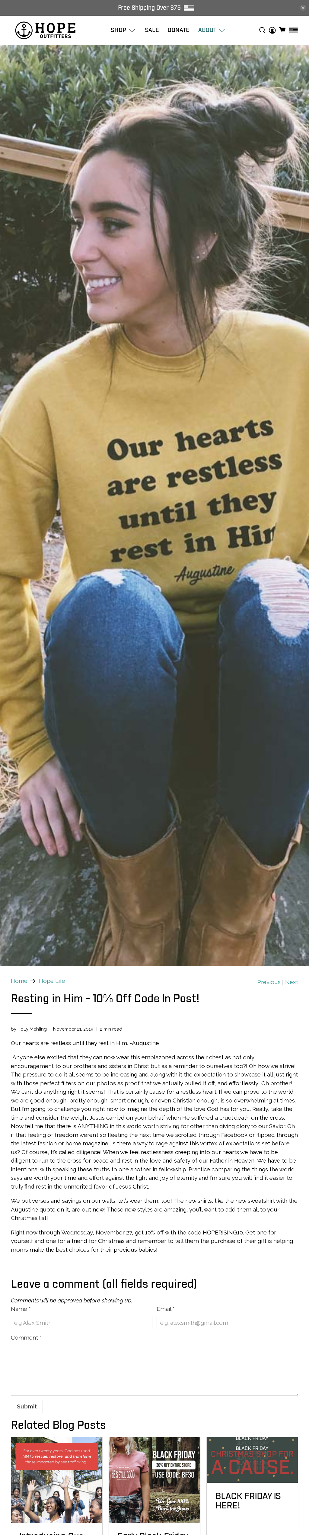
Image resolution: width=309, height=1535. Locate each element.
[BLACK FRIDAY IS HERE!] (252, 1460)
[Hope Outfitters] (45, 30)
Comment (26, 1337)
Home (19, 981)
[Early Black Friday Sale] (154, 1480)
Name (21, 1308)
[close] (303, 8)
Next (291, 982)
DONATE (178, 30)
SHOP (118, 30)
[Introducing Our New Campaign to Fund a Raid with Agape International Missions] (56, 1480)
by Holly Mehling (29, 1029)
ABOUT (207, 30)
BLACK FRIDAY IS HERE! (248, 1501)
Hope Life (52, 981)
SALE (152, 30)
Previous (269, 982)
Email (166, 1308)
